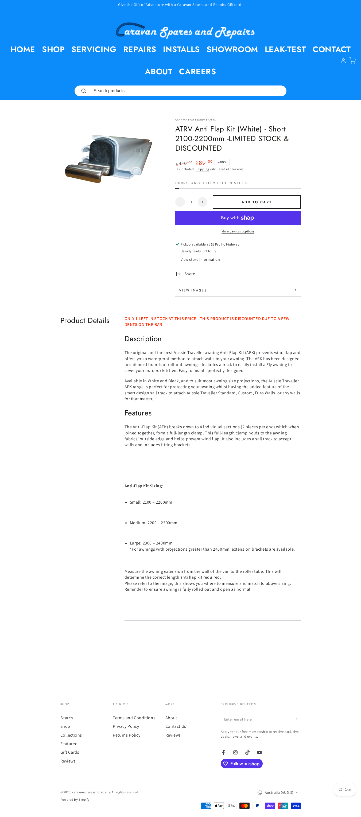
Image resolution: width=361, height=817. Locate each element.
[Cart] (352, 60)
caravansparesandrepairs (195, 119)
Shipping (202, 169)
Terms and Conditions (134, 718)
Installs (181, 49)
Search (66, 718)
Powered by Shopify (75, 799)
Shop (53, 49)
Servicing (93, 49)
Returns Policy (126, 735)
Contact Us (175, 726)
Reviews (68, 761)
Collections (71, 735)
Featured (69, 743)
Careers (197, 71)
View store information (200, 259)
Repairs (139, 49)
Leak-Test (285, 49)
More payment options (238, 231)
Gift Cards (69, 752)
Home (22, 49)
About (158, 71)
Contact (332, 49)
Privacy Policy (126, 726)
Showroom (232, 49)
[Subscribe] (298, 719)
